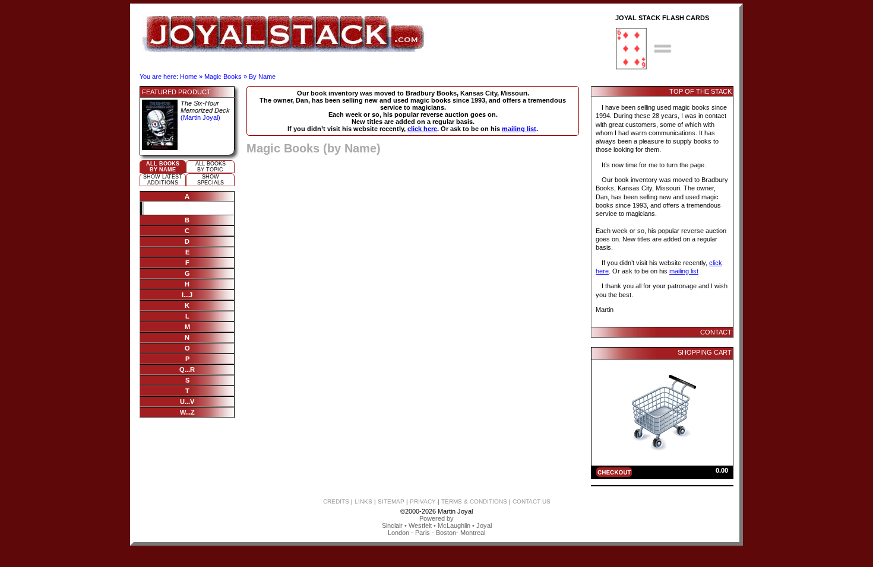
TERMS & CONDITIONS (474, 501)
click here (422, 128)
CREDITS (336, 501)
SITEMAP (391, 501)
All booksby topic (210, 167)
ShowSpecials (210, 180)
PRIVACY (423, 501)
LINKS (363, 501)
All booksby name (162, 167)
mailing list (519, 128)
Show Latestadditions (162, 180)
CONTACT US (532, 501)
